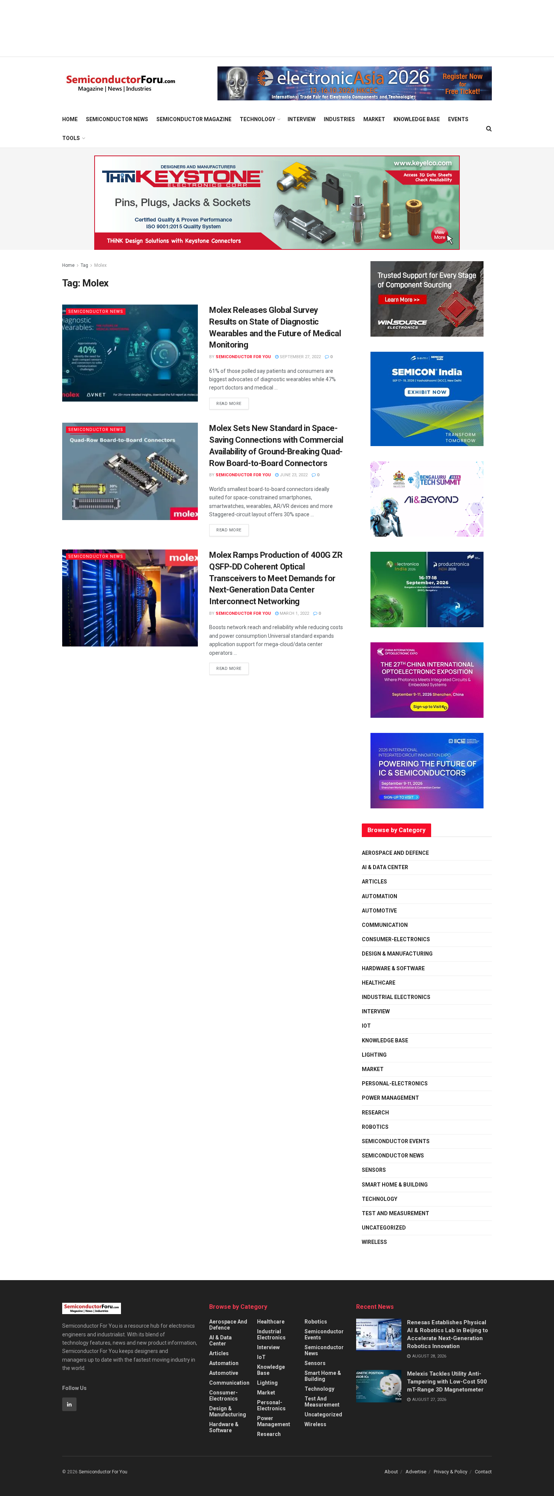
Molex (100, 265)
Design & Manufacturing (397, 954)
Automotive (379, 911)
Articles (374, 882)
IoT (366, 1026)
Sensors (374, 1170)
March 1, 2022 (294, 613)
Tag (84, 265)
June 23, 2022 (293, 475)
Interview (301, 119)
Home (70, 119)
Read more (232, 402)
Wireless (374, 1242)
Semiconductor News (117, 119)
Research (375, 1113)
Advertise (416, 1471)
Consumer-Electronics (396, 939)
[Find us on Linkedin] (69, 1404)
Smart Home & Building (395, 1185)
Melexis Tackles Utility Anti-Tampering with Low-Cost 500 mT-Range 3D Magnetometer (447, 1381)
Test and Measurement (395, 1213)
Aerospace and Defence (395, 853)
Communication (385, 925)
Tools (71, 138)
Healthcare (378, 983)
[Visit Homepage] (120, 83)
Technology (257, 119)
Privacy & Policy (450, 1471)
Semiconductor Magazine (193, 119)
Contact (483, 1471)
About (391, 1471)
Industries (339, 119)
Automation (379, 896)
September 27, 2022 (300, 356)
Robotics (375, 1127)
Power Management (390, 1098)
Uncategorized (384, 1228)
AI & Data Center (385, 867)
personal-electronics (395, 1083)
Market (374, 119)
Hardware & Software (393, 968)
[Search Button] (489, 128)
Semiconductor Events (396, 1141)
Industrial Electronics (396, 997)
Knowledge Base (416, 119)
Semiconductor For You (243, 356)
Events (458, 119)
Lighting (374, 1055)
